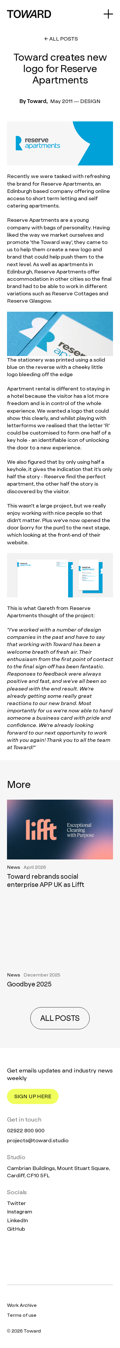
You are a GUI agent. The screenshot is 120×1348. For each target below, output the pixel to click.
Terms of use (21, 1315)
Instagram (19, 1211)
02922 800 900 (26, 1130)
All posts (60, 1018)
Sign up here (32, 1096)
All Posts (63, 38)
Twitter (16, 1203)
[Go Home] (29, 14)
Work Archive (22, 1305)
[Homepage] (60, 1258)
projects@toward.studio (37, 1140)
